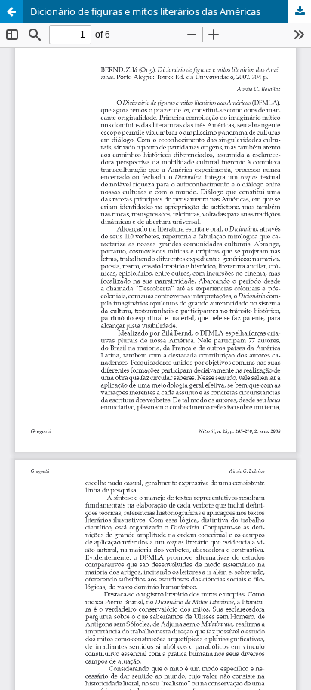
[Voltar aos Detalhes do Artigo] (11, 11)
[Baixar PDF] (299, 11)
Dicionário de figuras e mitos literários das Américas (145, 11)
